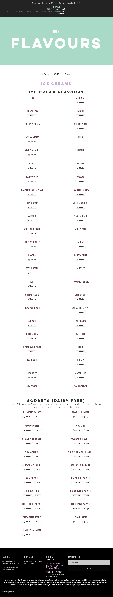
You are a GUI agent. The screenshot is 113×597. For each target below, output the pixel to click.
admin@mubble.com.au (33, 561)
